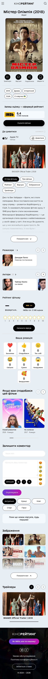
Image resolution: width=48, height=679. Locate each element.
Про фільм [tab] (27, 179)
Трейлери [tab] (9, 190)
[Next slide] (43, 250)
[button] (13, 539)
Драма (17, 91)
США (8, 96)
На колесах (29, 430)
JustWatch (39, 131)
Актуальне (9, 501)
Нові (39, 501)
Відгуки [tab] (20, 185)
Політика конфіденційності (24, 660)
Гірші (24, 508)
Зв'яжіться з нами (24, 667)
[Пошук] (45, 3)
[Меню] (3, 3)
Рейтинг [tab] (8, 185)
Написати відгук (24, 328)
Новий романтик (9, 430)
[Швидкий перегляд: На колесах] (26, 401)
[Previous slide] (38, 250)
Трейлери (9, 586)
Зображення (11, 530)
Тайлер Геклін (21, 282)
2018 (8, 91)
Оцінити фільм (24, 123)
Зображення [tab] (34, 185)
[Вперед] (43, 392)
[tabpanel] (24, 241)
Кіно (24, 3)
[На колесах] (34, 413)
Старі (9, 508)
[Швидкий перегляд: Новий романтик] (5, 401)
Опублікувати (12, 492)
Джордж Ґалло (21, 258)
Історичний (29, 91)
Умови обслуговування (24, 656)
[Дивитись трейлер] (24, 156)
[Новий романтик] (12, 413)
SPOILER (10, 482)
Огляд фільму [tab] (11, 179)
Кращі (24, 501)
